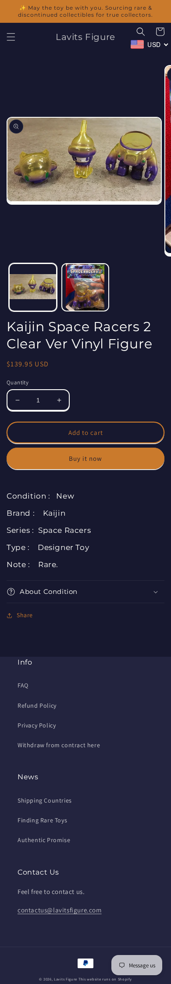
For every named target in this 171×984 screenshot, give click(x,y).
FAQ (23, 685)
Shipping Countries (45, 800)
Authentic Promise (44, 840)
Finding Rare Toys (42, 820)
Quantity (17, 382)
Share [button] (25, 615)
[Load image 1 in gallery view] (33, 287)
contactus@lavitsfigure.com (60, 910)
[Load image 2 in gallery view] (85, 287)
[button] (11, 37)
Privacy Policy (37, 725)
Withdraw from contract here (59, 745)
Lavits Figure (65, 979)
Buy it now (85, 458)
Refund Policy (37, 705)
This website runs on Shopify (105, 979)
